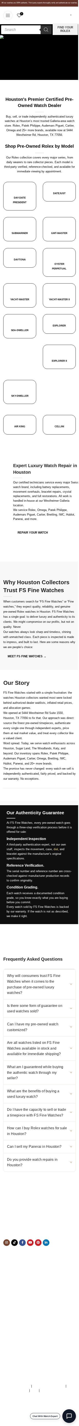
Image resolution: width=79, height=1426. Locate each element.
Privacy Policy (49, 1390)
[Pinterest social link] (38, 1242)
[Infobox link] (59, 195)
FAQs (34, 1390)
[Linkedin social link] (46, 1242)
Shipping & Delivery (15, 1313)
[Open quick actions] (69, 1416)
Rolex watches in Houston (33, 611)
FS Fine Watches (23, 1419)
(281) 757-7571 (27, 1217)
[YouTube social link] (30, 1242)
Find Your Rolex (65, 29)
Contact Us (10, 1309)
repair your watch (33, 532)
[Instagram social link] (6, 1242)
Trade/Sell (9, 1304)
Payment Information (16, 1322)
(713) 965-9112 (36, 1222)
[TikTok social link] (14, 1242)
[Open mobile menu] (8, 15)
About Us (9, 1295)
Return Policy (11, 1318)
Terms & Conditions (17, 1386)
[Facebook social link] (22, 1242)
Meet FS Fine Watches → (27, 656)
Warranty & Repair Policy (49, 1386)
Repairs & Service (14, 1299)
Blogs (7, 1327)
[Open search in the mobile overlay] (26, 29)
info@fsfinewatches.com (28, 1226)
